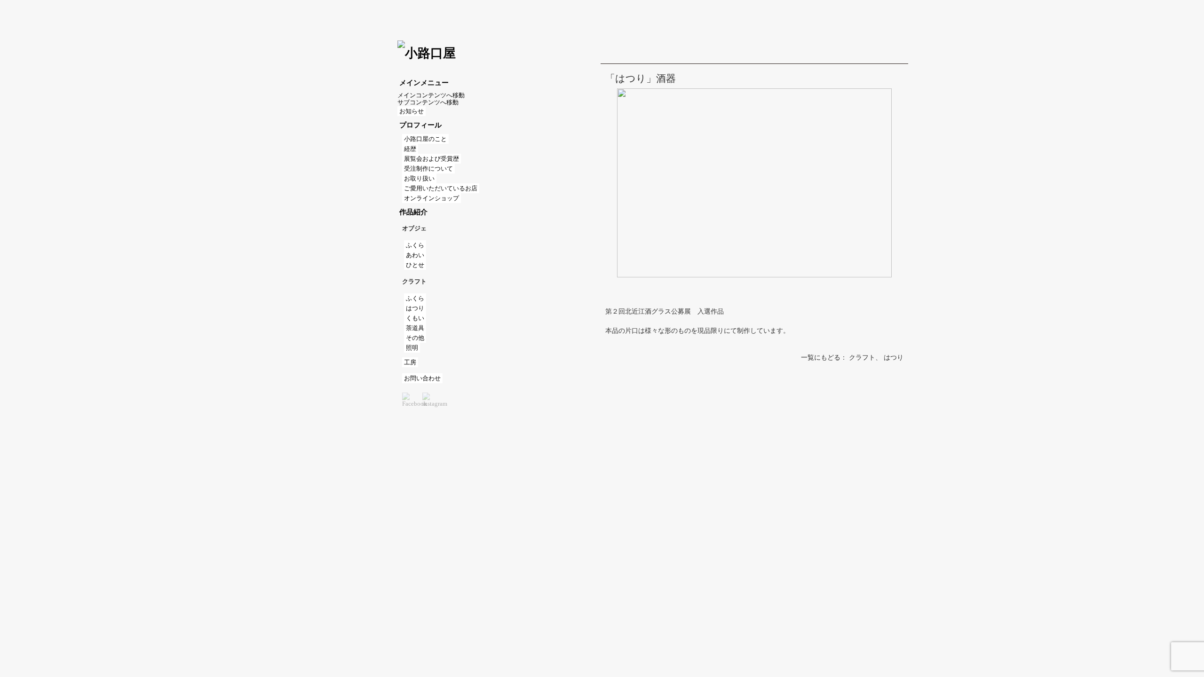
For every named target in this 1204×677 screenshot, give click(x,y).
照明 (412, 347)
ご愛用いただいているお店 (440, 188)
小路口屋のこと (425, 138)
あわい (415, 255)
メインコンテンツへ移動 (431, 95)
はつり (415, 308)
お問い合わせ (422, 378)
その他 (415, 337)
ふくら (415, 245)
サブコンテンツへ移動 (428, 102)
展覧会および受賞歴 (431, 158)
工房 (410, 362)
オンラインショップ (431, 198)
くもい (415, 318)
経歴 (410, 148)
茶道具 (415, 327)
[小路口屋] (426, 53)
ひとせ (415, 264)
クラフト (862, 357)
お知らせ (411, 111)
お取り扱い (419, 178)
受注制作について (428, 168)
